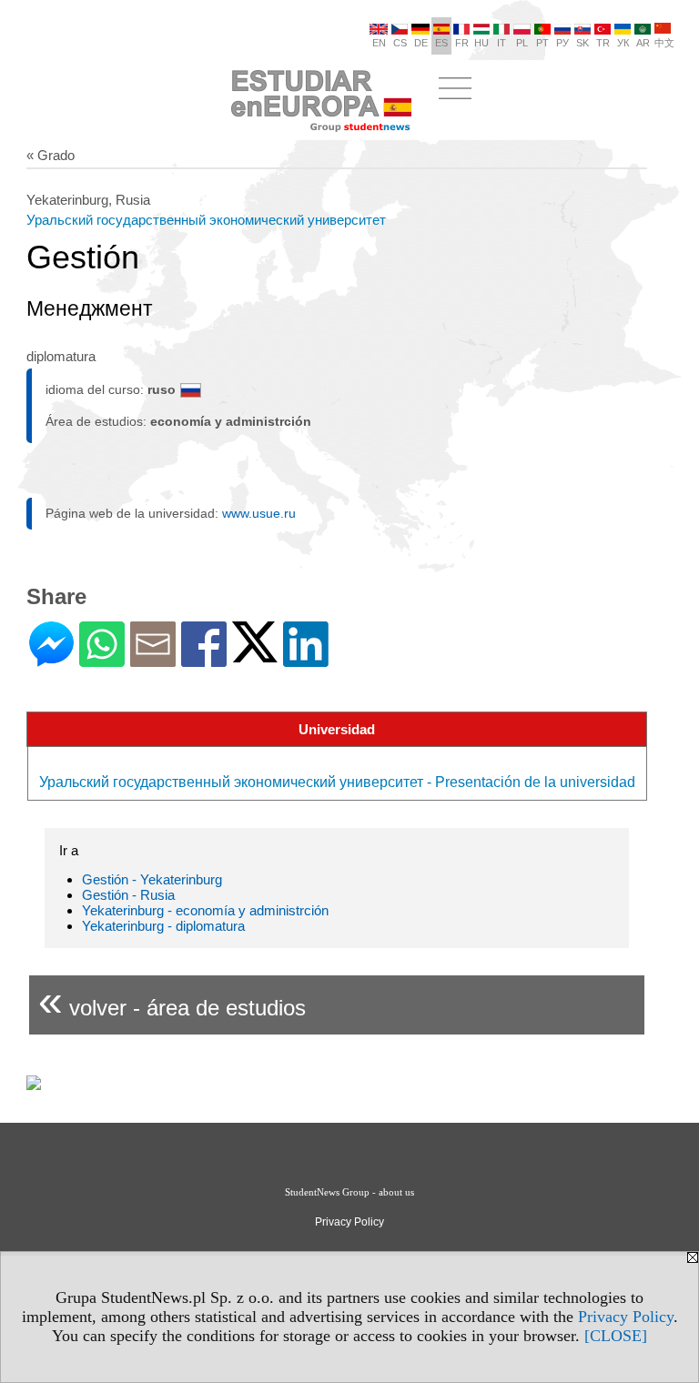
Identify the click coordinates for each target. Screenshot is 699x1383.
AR (643, 42)
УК (623, 42)
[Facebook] (204, 659)
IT (501, 42)
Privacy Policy (626, 1316)
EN (379, 42)
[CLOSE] (615, 1336)
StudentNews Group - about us (349, 1191)
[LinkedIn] (306, 659)
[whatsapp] (102, 659)
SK (582, 42)
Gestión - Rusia (128, 895)
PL (522, 42)
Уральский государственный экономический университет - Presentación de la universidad (337, 782)
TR (603, 42)
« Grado (50, 155)
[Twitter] (255, 654)
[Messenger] (51, 659)
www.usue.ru (259, 513)
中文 (664, 42)
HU (481, 42)
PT (542, 42)
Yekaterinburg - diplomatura (163, 926)
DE (421, 42)
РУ (562, 42)
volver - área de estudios (172, 1000)
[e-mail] (153, 659)
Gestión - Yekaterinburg (152, 879)
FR (462, 42)
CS (400, 42)
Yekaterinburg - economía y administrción (205, 910)
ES (441, 42)
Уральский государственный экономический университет (206, 219)
